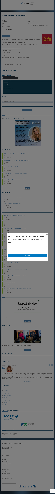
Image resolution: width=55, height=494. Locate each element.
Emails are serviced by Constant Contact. (15, 252)
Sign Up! (27, 255)
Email (9, 242)
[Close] (47, 234)
